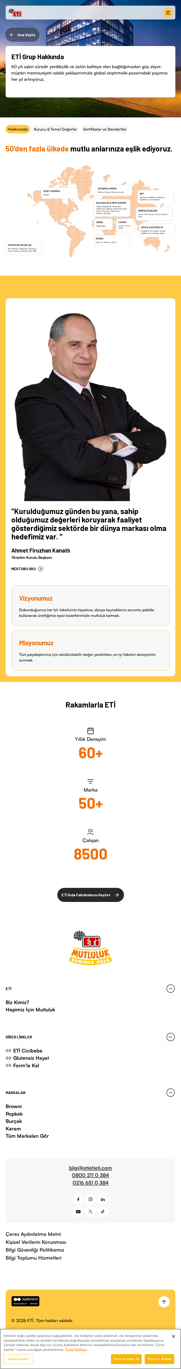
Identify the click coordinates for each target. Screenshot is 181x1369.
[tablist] (90, 129)
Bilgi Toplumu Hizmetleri (34, 1258)
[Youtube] (78, 1211)
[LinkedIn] (102, 1199)
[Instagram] (90, 1199)
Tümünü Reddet (159, 1359)
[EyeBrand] (25, 1301)
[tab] (18, 129)
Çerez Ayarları (18, 1359)
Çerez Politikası (76, 1349)
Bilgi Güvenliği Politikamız (35, 1250)
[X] (90, 1211)
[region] (90, 1349)
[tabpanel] (90, 525)
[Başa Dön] (164, 1301)
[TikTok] (102, 1211)
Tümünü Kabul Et (126, 1359)
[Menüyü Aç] (168, 12)
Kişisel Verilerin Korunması (36, 1242)
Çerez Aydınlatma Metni (33, 1234)
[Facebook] (78, 1199)
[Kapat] (173, 1336)
